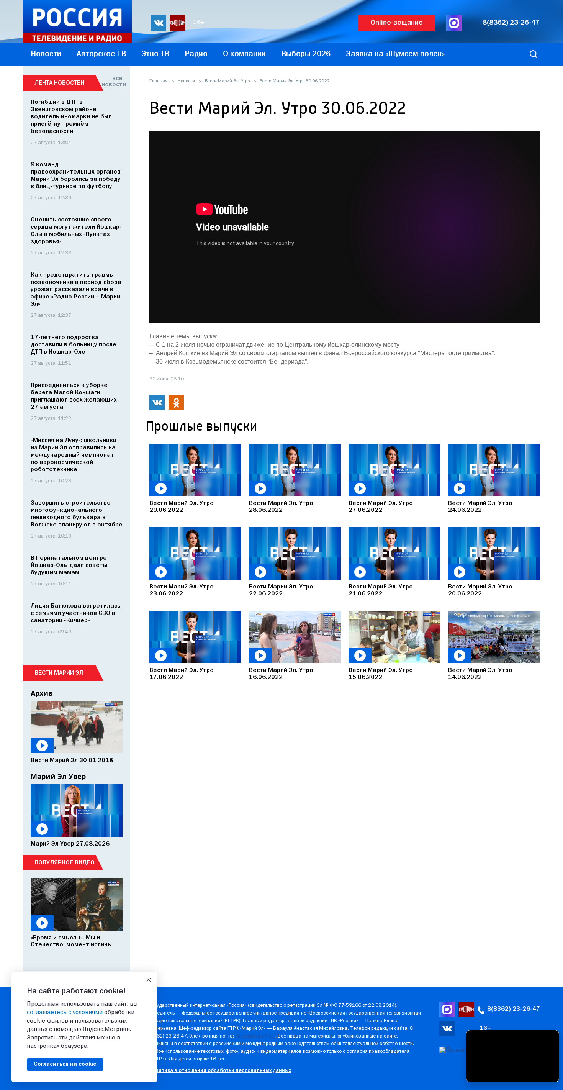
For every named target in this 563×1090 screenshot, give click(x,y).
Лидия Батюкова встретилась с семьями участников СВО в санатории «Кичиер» (76, 613)
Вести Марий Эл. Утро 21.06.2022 (381, 590)
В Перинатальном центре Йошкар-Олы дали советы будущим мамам (69, 565)
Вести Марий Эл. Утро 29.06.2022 (181, 507)
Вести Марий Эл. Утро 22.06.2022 (281, 590)
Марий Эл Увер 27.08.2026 (70, 844)
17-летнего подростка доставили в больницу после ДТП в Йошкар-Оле (73, 345)
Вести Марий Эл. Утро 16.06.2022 (281, 674)
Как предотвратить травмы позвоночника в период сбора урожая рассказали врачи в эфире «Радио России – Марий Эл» (76, 289)
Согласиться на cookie (65, 1064)
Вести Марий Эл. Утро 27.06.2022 (381, 507)
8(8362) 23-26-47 (511, 23)
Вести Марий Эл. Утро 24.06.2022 (480, 507)
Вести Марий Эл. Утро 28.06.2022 (281, 507)
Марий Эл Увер (58, 776)
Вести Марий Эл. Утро (227, 81)
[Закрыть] (148, 980)
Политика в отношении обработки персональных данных (220, 1071)
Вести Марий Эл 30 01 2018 (72, 760)
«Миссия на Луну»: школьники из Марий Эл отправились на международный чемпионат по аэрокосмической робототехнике (73, 455)
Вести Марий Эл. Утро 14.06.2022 (480, 674)
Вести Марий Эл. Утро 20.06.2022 (480, 590)
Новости (186, 81)
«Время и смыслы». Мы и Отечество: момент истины (71, 941)
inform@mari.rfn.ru (255, 1036)
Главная (158, 81)
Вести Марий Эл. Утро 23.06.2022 (181, 590)
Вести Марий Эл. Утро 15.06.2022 (381, 674)
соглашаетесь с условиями (65, 1012)
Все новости (112, 81)
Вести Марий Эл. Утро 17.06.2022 (181, 674)
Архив (41, 693)
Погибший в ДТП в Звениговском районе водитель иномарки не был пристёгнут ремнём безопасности (71, 117)
